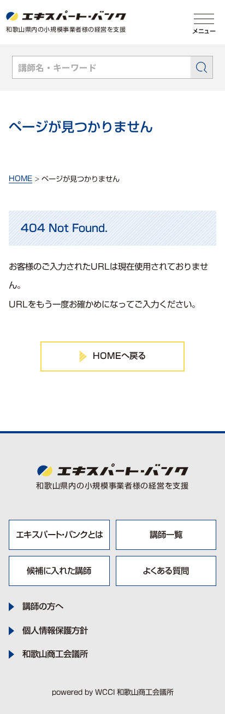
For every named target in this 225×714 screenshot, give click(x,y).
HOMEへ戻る (119, 355)
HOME (20, 178)
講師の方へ (42, 606)
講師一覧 (166, 534)
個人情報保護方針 (55, 630)
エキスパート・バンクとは (59, 534)
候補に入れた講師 (59, 570)
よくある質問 (166, 570)
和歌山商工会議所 (55, 654)
